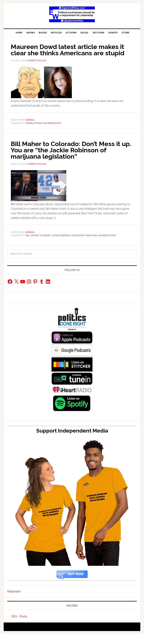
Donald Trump (34, 123)
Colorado (45, 235)
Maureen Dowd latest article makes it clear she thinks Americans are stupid (67, 50)
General (30, 120)
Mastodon (14, 591)
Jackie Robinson (61, 235)
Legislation (77, 235)
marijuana (91, 235)
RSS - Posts (19, 616)
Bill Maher (32, 235)
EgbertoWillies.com (72, 14)
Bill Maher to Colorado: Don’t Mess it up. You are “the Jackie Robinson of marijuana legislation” (71, 150)
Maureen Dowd (52, 123)
